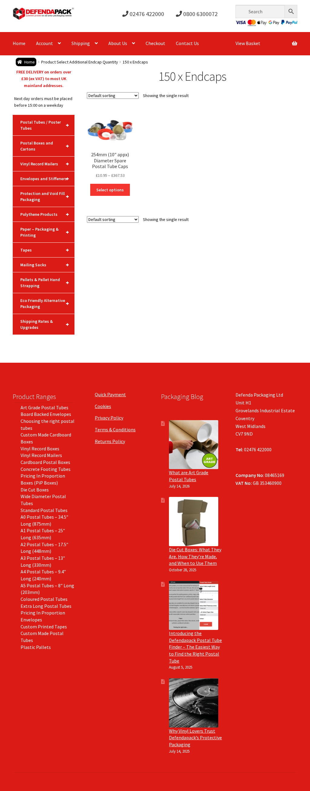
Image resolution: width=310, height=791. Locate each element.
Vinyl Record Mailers (44, 163)
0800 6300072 (200, 14)
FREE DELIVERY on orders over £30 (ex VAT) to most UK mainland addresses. (43, 78)
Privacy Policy (109, 418)
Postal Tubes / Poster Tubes (44, 125)
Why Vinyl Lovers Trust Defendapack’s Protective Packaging (195, 737)
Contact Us (187, 43)
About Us (117, 43)
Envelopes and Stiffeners (44, 178)
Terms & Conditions (115, 429)
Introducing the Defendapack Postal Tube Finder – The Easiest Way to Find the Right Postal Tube (195, 647)
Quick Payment (110, 394)
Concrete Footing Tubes (46, 469)
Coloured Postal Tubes (44, 599)
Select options (110, 190)
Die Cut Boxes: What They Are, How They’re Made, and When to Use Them (195, 556)
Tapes (44, 250)
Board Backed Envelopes (46, 414)
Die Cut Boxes (35, 490)
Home (19, 43)
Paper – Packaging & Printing (44, 232)
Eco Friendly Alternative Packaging (44, 303)
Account (44, 43)
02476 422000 (146, 14)
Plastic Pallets (36, 647)
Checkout (155, 43)
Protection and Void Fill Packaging (44, 196)
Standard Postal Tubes (44, 510)
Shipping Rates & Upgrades (44, 324)
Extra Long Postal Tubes (46, 606)
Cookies (103, 406)
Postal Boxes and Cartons (44, 146)
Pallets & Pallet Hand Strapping (44, 282)
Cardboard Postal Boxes (45, 462)
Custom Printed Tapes (44, 627)
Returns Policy (110, 441)
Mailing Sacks (44, 264)
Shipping (80, 43)
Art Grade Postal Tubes (44, 407)
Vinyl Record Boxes (40, 449)
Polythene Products (44, 214)
